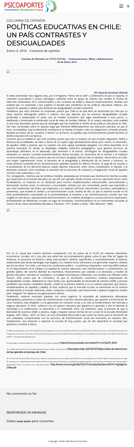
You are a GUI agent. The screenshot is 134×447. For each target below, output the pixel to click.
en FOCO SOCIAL (56, 59)
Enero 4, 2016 (17, 51)
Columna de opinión (26, 21)
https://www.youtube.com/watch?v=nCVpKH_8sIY (89, 342)
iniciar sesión (24, 421)
